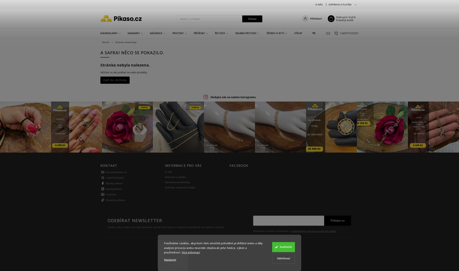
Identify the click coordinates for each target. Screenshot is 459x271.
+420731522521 (115, 177)
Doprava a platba (340, 4)
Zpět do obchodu (115, 80)
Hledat (252, 18)
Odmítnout (283, 258)
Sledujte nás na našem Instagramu (233, 97)
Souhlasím (286, 247)
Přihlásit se (338, 220)
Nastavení (170, 259)
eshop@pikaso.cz (116, 172)
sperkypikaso (114, 188)
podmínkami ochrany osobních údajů (313, 231)
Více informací (191, 252)
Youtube (111, 194)
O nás (319, 4)
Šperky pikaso (114, 183)
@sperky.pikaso (115, 200)
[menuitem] (112, 33)
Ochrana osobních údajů (180, 187)
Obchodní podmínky (177, 182)
